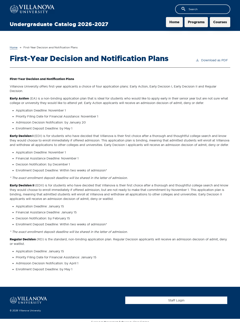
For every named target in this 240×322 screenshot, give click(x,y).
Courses (220, 22)
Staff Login (176, 300)
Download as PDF (214, 60)
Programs (196, 22)
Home (174, 22)
